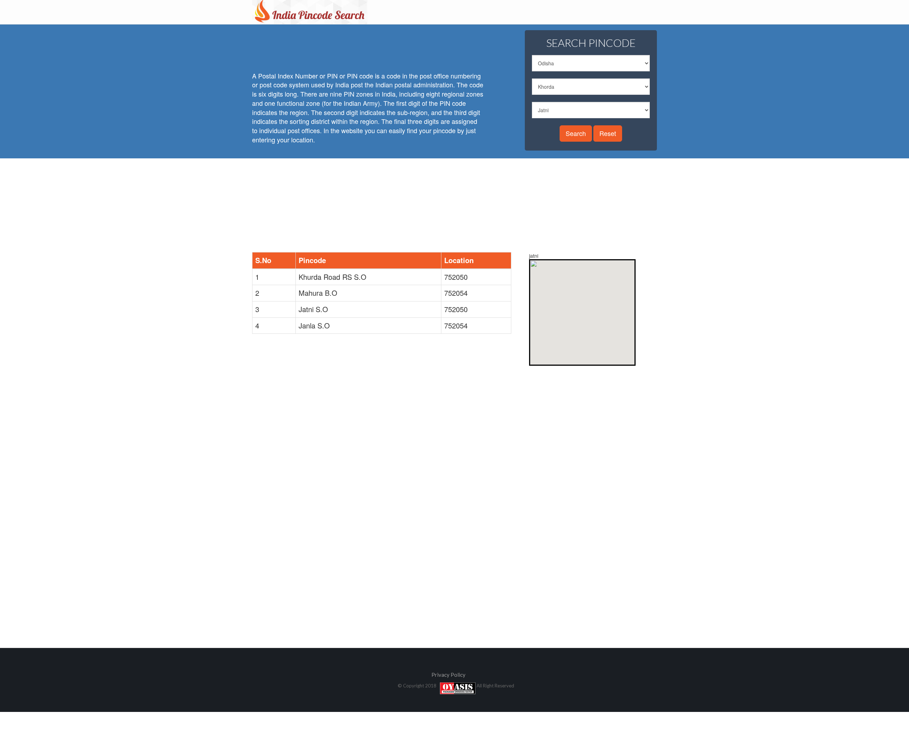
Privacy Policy (448, 674)
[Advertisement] (381, 46)
